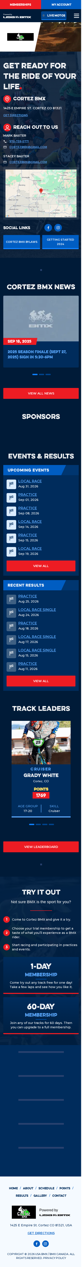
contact (59, 1196)
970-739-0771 (19, 141)
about (29, 1188)
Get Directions (15, 115)
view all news (41, 393)
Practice (27, 495)
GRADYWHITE (41, 775)
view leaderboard (41, 847)
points (66, 1188)
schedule (47, 1188)
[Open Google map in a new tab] (41, 193)
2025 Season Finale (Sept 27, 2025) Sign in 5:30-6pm (37, 354)
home (15, 1188)
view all (41, 566)
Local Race (30, 481)
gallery (41, 1196)
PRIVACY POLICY (54, 1258)
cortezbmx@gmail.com (28, 147)
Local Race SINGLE (37, 610)
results (23, 1196)
